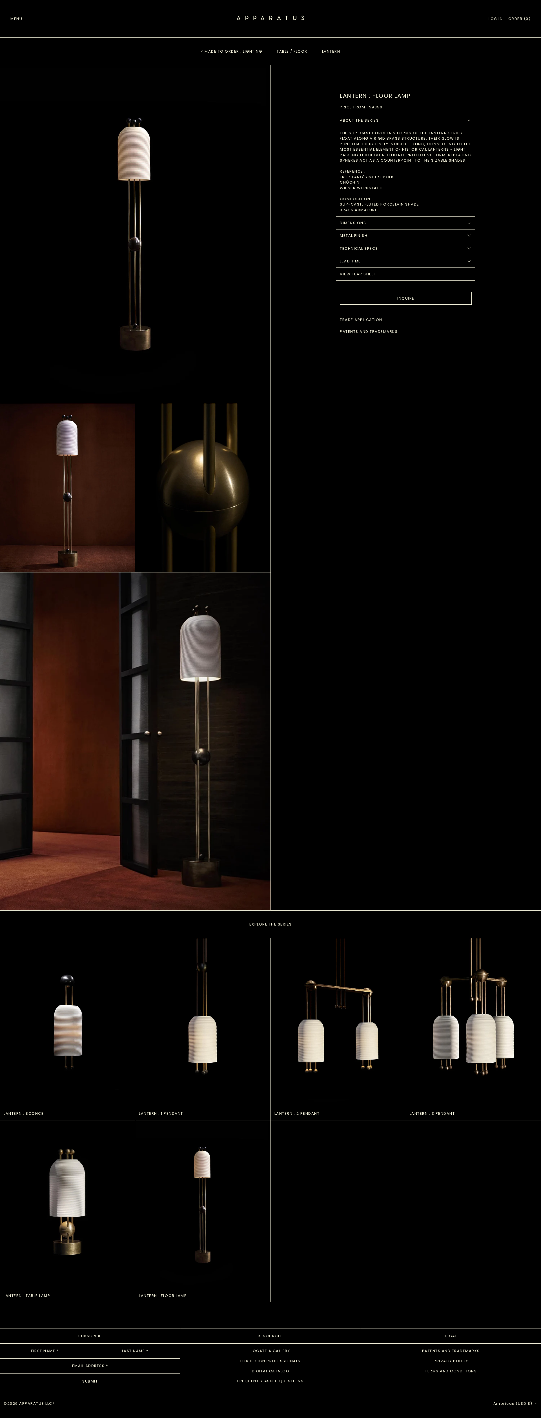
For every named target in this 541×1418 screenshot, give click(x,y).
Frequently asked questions (270, 1381)
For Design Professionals (270, 1361)
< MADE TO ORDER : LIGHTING (231, 51)
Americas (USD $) (513, 1403)
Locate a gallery (270, 1351)
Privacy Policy (451, 1361)
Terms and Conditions (451, 1371)
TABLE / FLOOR (292, 51)
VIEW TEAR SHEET (358, 274)
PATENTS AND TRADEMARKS (369, 331)
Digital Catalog (270, 1371)
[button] (519, 18)
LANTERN (331, 51)
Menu (16, 18)
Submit (90, 1381)
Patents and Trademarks (451, 1351)
